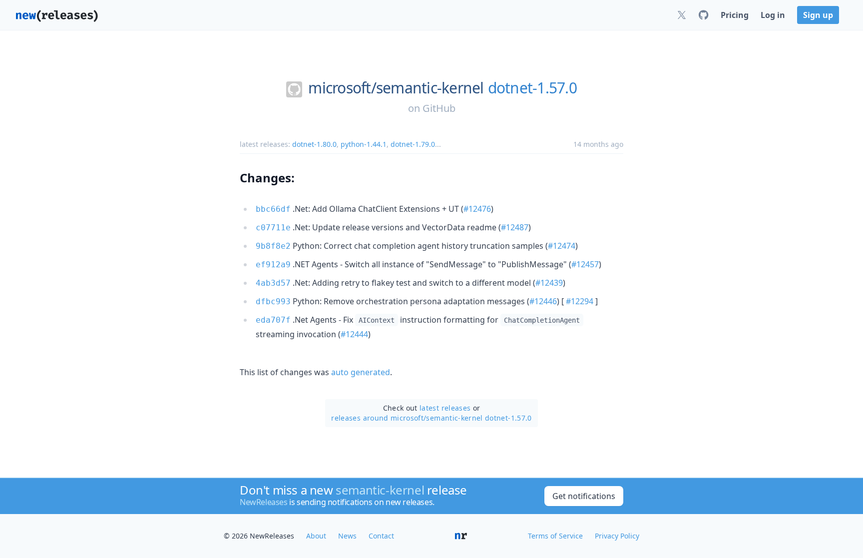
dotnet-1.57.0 (532, 87)
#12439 (549, 282)
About (316, 536)
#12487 (514, 227)
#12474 (561, 245)
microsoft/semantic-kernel (395, 87)
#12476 (477, 208)
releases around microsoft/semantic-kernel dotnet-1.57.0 (431, 418)
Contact (381, 536)
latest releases (445, 408)
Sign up (818, 14)
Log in (773, 14)
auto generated (360, 372)
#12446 (543, 301)
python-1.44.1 (364, 144)
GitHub (439, 108)
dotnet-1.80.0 (314, 144)
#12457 (585, 264)
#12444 (354, 334)
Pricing (735, 14)
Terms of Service (555, 536)
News (347, 536)
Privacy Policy (617, 536)
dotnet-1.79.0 (413, 144)
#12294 (579, 301)
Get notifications (583, 496)
